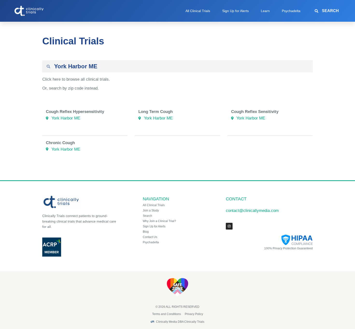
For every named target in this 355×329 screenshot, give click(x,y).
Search (147, 215)
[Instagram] (229, 226)
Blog (146, 231)
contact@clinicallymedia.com (252, 210)
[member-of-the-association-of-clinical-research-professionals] (80, 247)
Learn (265, 11)
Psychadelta (291, 11)
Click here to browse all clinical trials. (76, 79)
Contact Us (150, 237)
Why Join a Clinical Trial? (159, 221)
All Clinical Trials (197, 11)
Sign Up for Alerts (235, 11)
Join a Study (151, 210)
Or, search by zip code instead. (70, 88)
